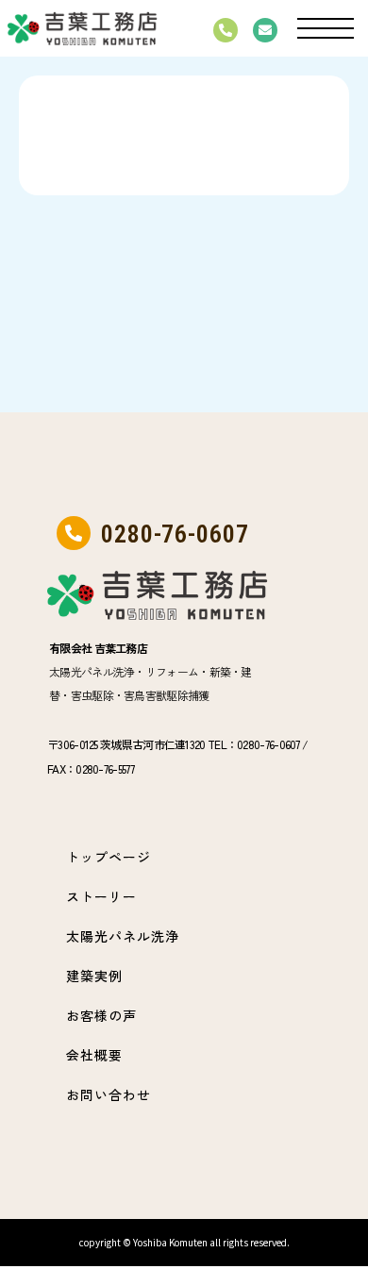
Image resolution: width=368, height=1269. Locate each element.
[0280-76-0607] (225, 30)
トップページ (108, 856)
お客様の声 (101, 1015)
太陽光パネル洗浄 (122, 936)
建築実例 (94, 975)
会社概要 (94, 1054)
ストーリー (101, 896)
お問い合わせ (108, 1094)
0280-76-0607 (175, 534)
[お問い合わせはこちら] (265, 30)
